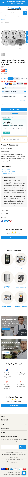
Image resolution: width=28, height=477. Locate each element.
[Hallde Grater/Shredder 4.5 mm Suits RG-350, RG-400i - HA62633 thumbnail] (3, 54)
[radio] (14, 92)
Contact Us (10, 472)
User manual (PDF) (7, 173)
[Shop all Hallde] (2, 67)
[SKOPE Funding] (25, 84)
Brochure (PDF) (6, 170)
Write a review (14, 238)
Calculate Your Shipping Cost (13, 88)
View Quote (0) (27, 37)
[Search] (25, 13)
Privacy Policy (17, 472)
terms (14, 192)
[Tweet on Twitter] (5, 221)
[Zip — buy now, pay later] (18, 84)
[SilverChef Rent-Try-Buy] (22, 84)
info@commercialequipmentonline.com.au (14, 459)
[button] (13, 78)
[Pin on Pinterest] (10, 221)
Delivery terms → (22, 100)
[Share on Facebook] (2, 221)
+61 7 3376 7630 (14, 457)
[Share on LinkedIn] (7, 221)
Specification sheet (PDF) (8, 172)
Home (2, 19)
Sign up (22, 447)
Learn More (6, 132)
